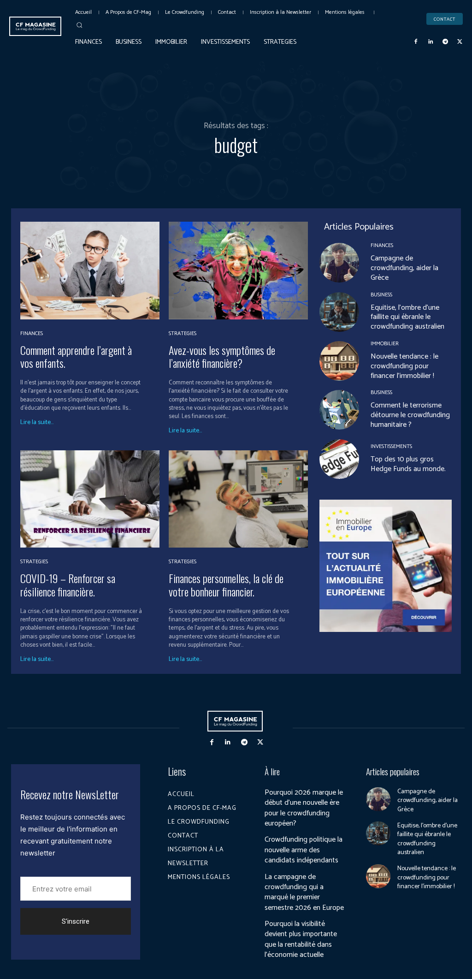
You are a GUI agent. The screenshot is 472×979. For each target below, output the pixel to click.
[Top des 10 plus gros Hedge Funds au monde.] (339, 459)
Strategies (182, 333)
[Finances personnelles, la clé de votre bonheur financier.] (238, 499)
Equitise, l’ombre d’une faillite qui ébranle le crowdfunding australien (407, 317)
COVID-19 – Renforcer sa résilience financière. (67, 585)
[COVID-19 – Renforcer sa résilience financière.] (89, 499)
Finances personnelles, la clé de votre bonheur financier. (226, 585)
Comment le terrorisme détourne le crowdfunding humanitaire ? (410, 415)
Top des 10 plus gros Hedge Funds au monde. (408, 464)
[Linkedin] (430, 42)
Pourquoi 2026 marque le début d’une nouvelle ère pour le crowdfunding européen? (304, 808)
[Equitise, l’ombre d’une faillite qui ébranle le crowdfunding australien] (339, 312)
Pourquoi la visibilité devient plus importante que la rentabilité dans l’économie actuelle (301, 939)
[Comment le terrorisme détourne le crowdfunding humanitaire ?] (339, 410)
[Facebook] (416, 42)
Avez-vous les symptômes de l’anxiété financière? (222, 357)
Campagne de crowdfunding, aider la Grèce (404, 268)
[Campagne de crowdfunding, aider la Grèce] (339, 263)
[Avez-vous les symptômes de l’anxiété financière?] (238, 270)
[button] (79, 24)
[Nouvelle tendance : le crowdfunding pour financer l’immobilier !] (339, 361)
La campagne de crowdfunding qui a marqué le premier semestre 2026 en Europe (304, 892)
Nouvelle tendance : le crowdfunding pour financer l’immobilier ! (404, 366)
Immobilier (385, 344)
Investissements (391, 446)
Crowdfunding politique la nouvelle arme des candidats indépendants (303, 850)
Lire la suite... (36, 422)
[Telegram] (445, 42)
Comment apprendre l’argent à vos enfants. (76, 357)
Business (381, 295)
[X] (459, 42)
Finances (31, 333)
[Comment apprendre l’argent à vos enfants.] (89, 270)
